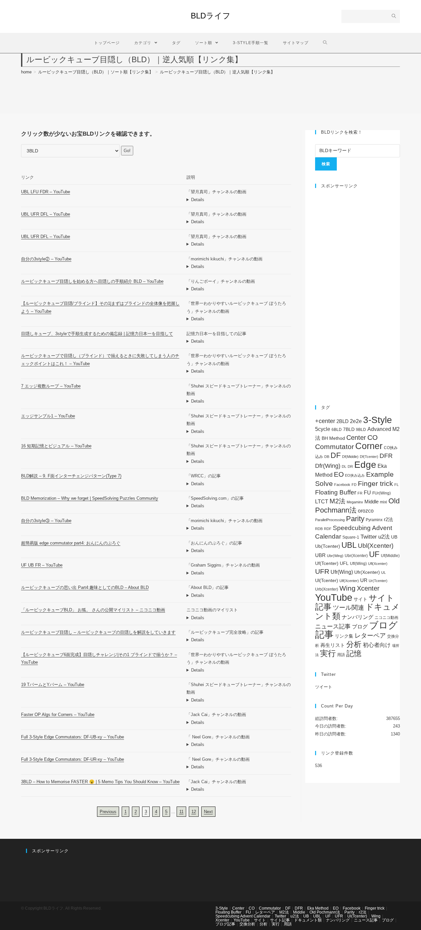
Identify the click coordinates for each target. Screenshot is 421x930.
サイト (360, 599)
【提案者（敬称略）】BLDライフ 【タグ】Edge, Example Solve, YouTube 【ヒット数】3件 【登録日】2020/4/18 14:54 (238, 431)
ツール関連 (348, 607)
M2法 (337, 501)
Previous (108, 811)
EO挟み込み (355, 475)
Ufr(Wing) (342, 572)
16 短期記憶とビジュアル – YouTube (56, 445)
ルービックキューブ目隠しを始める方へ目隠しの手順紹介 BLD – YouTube (92, 281)
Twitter (368, 537)
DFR (386, 455)
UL (383, 572)
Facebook (342, 485)
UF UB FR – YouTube (41, 565)
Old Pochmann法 (325, 912)
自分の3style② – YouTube (46, 258)
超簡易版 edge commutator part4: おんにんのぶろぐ (70, 543)
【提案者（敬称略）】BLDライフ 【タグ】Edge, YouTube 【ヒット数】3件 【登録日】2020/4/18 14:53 (238, 401)
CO (372, 437)
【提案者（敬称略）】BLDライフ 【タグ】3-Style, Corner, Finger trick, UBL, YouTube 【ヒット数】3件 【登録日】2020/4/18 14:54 (238, 199)
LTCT (321, 501)
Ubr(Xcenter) (356, 555)
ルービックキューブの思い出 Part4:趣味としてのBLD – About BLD (85, 587)
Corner (369, 446)
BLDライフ (211, 15)
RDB (319, 529)
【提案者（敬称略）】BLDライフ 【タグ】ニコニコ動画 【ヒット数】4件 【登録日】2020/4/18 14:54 (238, 618)
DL (344, 466)
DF (336, 455)
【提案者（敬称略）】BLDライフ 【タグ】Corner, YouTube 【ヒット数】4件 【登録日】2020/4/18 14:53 (238, 700)
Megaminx (355, 502)
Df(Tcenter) (369, 457)
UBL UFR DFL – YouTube (45, 214)
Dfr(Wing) (327, 466)
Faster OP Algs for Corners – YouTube (57, 714)
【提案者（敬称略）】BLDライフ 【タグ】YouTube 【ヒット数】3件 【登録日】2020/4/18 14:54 (238, 289)
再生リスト (332, 645)
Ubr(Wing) (335, 556)
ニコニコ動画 (386, 617)
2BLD (342, 421)
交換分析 (247, 924)
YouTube (333, 597)
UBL (349, 545)
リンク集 (344, 636)
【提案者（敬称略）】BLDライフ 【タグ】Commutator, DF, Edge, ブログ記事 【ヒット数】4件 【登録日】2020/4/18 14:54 (238, 550)
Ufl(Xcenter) (377, 564)
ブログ (360, 626)
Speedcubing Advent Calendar (242, 916)
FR (360, 493)
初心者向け (377, 645)
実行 (328, 653)
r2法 (388, 519)
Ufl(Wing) (358, 563)
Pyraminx (374, 520)
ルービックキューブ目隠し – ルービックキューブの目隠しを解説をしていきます (98, 632)
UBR (320, 555)
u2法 (384, 537)
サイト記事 (280, 920)
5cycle (322, 429)
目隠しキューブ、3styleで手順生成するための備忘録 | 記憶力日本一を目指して (97, 333)
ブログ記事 (225, 924)
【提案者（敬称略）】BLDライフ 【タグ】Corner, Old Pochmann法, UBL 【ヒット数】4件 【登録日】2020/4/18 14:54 (238, 722)
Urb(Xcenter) (326, 589)
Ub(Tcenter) (327, 546)
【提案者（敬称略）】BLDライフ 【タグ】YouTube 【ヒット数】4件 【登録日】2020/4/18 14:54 (238, 670)
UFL (344, 563)
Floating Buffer (335, 492)
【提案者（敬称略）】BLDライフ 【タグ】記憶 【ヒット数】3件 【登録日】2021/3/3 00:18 (238, 506)
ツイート (323, 686)
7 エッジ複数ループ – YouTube (51, 386)
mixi (383, 502)
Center (356, 437)
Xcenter (368, 588)
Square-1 (350, 537)
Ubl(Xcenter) (375, 545)
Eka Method (318, 908)
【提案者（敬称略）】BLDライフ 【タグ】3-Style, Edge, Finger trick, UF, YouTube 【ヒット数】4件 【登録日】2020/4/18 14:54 (238, 573)
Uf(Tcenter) (326, 563)
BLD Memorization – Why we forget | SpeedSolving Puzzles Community (89, 498)
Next (208, 811)
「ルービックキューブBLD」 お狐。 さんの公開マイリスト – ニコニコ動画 (93, 609)
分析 (353, 644)
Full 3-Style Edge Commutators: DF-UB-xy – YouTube (72, 736)
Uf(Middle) (390, 555)
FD (354, 485)
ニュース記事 (333, 626)
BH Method (333, 438)
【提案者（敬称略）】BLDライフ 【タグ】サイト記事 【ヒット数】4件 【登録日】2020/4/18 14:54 (238, 640)
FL (396, 485)
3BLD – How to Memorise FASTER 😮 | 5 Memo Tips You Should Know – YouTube (100, 781)
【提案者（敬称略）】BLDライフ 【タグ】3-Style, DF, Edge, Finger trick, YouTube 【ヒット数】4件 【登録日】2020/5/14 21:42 (238, 744)
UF (374, 554)
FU (367, 492)
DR (350, 466)
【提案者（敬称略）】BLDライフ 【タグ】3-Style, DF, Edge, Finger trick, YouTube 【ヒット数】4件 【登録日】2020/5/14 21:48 (238, 767)
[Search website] (325, 43)
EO (339, 474)
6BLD (337, 429)
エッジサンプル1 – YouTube (48, 415)
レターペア (370, 635)
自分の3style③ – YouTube (46, 520)
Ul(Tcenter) (326, 580)
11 (181, 811)
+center (325, 421)
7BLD (349, 429)
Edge (365, 465)
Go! (127, 150)
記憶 (353, 653)
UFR (322, 571)
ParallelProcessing (330, 520)
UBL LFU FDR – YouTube (45, 191)
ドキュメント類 (308, 920)
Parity (355, 519)
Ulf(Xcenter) (349, 581)
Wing (347, 588)
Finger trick (375, 483)
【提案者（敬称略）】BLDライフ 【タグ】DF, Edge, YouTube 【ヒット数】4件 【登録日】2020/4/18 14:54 (238, 528)
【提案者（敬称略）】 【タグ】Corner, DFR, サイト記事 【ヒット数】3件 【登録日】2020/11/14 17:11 (238, 484)
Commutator (334, 446)
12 (193, 811)
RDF (328, 529)
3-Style (377, 420)
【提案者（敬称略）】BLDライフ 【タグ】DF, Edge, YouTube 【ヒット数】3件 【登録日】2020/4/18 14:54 (238, 266)
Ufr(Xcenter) (367, 572)
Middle (371, 501)
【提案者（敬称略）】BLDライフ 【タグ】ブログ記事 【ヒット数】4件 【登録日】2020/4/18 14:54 (238, 595)
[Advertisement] (357, 293)
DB (326, 457)
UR (363, 580)
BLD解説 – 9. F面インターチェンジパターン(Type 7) (71, 475)
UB (394, 537)
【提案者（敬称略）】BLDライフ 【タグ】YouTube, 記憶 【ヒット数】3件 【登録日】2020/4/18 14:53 (238, 461)
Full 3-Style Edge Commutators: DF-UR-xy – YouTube (72, 759)
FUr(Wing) (381, 493)
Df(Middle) (350, 457)
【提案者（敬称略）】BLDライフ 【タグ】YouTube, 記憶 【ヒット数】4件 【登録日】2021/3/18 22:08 (238, 789)
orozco (366, 511)
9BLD (361, 429)
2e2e (356, 421)
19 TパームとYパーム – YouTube (52, 684)
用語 (341, 654)
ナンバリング (357, 617)
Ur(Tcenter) (378, 581)
